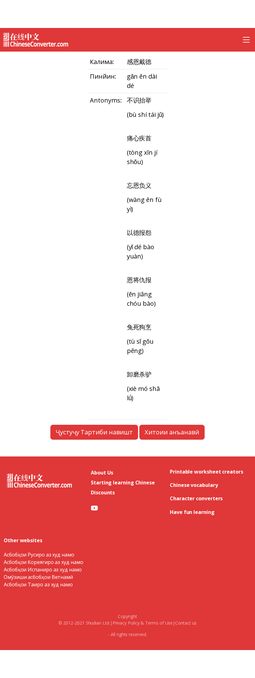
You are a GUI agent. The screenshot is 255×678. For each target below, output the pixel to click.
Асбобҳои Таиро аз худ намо (38, 584)
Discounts (103, 492)
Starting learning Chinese (123, 482)
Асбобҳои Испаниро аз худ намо (43, 569)
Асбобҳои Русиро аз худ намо (39, 554)
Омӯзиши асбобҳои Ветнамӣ (38, 577)
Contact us (186, 623)
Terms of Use (159, 623)
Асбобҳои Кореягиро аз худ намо (43, 562)
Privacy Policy (126, 623)
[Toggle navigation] (246, 40)
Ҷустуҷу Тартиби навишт (94, 432)
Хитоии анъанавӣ (172, 432)
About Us (102, 472)
